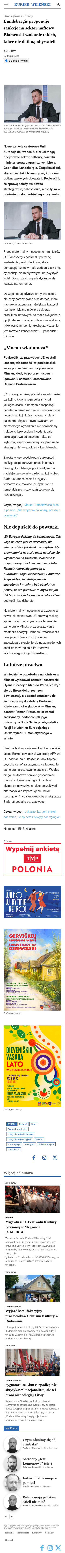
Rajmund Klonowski (32, 1467)
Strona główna (13, 16)
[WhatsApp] (35, 76)
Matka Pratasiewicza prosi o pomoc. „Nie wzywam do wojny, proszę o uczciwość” (32, 509)
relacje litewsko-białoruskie (21, 1134)
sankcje (39, 1139)
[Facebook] (18, 76)
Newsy (28, 16)
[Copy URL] (51, 76)
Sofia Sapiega (14, 1144)
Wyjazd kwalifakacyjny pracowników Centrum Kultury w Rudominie (31, 1316)
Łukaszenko (13, 1149)
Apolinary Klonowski (32, 1448)
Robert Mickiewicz (29, 1423)
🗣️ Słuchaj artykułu (16, 60)
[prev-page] (6, 1516)
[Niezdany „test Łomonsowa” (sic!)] (12, 1463)
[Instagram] (44, 1158)
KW (13, 51)
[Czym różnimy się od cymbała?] (12, 1444)
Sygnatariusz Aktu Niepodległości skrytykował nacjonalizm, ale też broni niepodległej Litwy (31, 1390)
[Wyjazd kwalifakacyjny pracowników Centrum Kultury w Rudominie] (32, 1288)
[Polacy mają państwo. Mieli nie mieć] (12, 1502)
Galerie (9, 1217)
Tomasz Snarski (52, 1423)
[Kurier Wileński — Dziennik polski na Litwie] (32, 4)
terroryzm (29, 1144)
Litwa (33, 1124)
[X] (27, 76)
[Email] (43, 76)
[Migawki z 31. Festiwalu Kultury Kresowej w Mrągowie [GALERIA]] (32, 1199)
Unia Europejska (46, 1144)
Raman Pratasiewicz (17, 1129)
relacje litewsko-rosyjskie (19, 1139)
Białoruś (23, 1124)
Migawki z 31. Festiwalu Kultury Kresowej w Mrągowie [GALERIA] (31, 1227)
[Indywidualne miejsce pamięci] (12, 1482)
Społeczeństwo (13, 1306)
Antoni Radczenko (31, 1486)
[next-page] (11, 1516)
